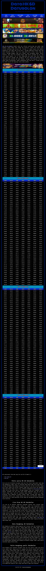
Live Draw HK (40, 517)
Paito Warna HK (36, 488)
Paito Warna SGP (12, 16)
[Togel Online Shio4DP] (23, 20)
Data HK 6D (6, 16)
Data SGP (6, 478)
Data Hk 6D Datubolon (26, 567)
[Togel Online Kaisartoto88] (23, 25)
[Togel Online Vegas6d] (23, 66)
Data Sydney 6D (7, 476)
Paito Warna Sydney (20, 16)
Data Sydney (41, 16)
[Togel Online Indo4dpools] (23, 30)
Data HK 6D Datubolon (7, 46)
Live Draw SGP (28, 16)
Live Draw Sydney (35, 16)
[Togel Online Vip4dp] (23, 41)
